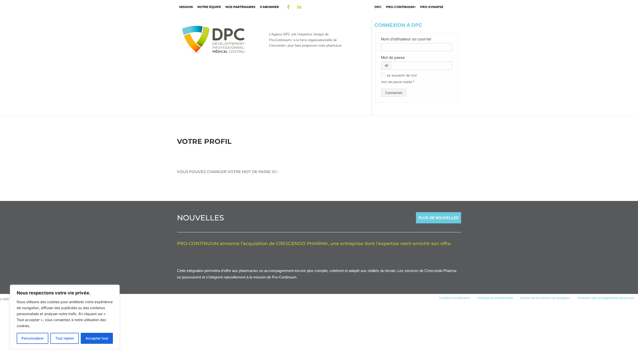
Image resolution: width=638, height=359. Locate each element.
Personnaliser (32, 338)
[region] (65, 317)
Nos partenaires (240, 7)
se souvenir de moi (402, 75)
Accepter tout (96, 338)
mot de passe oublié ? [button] (397, 82)
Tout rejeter (64, 338)
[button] (386, 66)
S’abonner (269, 7)
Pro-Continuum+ (401, 7)
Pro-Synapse (431, 7)
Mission (186, 7)
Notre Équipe (209, 7)
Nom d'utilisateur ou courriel (406, 39)
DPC (378, 7)
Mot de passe (393, 57)
